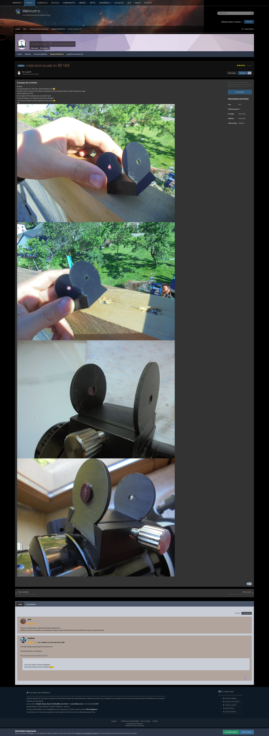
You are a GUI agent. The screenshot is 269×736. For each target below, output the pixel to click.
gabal (29, 619)
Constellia (41, 3)
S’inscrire (249, 21)
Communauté (68, 3)
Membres (28, 54)
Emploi (137, 3)
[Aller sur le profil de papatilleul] (23, 640)
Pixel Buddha (56, 704)
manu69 (28, 72)
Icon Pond (64, 704)
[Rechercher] (251, 13)
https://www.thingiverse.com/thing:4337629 (33, 655)
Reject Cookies (247, 732)
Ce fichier (243, 13)
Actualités (119, 3)
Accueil (19, 54)
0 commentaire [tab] (31, 604)
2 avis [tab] (20, 604)
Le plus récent (247, 613)
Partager (232, 73)
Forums (29, 3)
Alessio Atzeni (46, 704)
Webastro (17, 3)
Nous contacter (146, 721)
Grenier (82, 3)
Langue (113, 721)
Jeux (129, 3)
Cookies (155, 721)
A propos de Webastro (232, 701)
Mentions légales (231, 698)
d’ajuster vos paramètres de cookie (87, 733)
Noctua (54, 3)
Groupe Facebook (230, 711)
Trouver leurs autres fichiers (30, 74)
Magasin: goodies (231, 705)
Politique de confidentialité (130, 721)
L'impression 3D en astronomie (52, 44)
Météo (93, 3)
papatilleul (31, 638)
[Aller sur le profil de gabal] (23, 621)
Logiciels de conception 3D (75, 54)
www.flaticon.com (77, 704)
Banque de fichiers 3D (57, 54)
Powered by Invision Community (134, 725)
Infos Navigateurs (91, 709)
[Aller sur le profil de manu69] (19, 72)
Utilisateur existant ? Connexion (231, 22)
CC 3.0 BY (95, 704)
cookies (31, 733)
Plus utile (238, 613)
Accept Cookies (231, 732)
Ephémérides (104, 3)
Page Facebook (229, 708)
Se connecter (240, 92)
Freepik (38, 704)
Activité (147, 3)
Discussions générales (40, 54)
